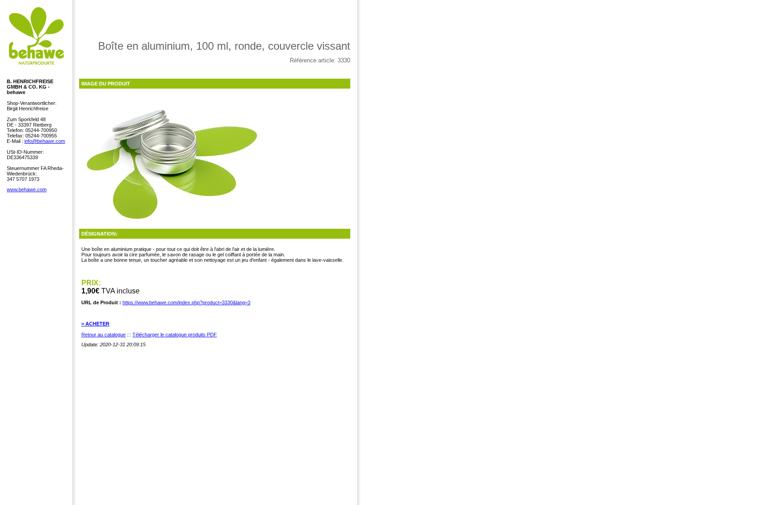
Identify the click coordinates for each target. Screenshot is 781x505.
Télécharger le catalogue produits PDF (174, 334)
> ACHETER (95, 323)
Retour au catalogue (103, 334)
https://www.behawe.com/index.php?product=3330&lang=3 (186, 302)
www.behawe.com (27, 189)
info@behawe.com (44, 141)
